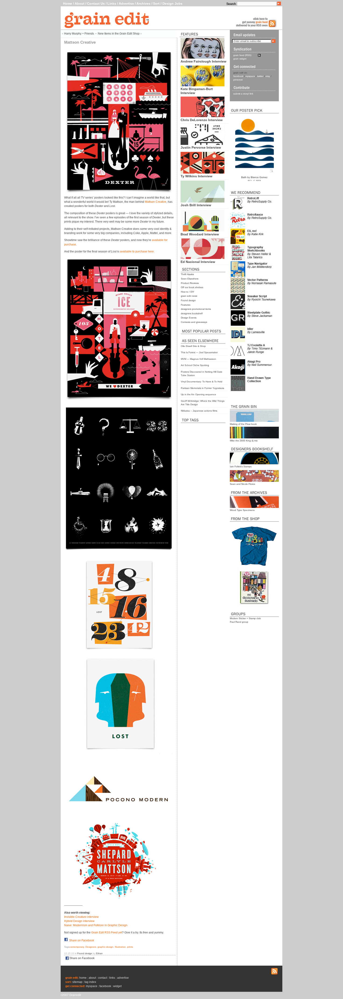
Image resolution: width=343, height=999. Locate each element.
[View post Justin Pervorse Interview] (202, 144)
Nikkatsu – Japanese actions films (199, 410)
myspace (250, 76)
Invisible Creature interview (81, 917)
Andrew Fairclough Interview (203, 61)
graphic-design (105, 947)
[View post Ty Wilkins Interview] (202, 172)
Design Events (188, 317)
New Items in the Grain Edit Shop (119, 33)
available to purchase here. (137, 251)
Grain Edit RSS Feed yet (106, 932)
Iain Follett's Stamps (241, 466)
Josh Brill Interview (196, 205)
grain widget (239, 58)
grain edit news (189, 296)
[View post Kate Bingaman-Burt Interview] (202, 85)
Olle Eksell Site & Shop (193, 346)
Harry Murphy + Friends (79, 33)
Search (231, 4)
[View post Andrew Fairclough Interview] (202, 57)
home (83, 977)
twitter (260, 76)
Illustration (120, 947)
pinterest (238, 79)
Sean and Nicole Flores (242, 484)
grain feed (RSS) (242, 55)
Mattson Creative (155, 201)
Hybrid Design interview (79, 921)
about (92, 977)
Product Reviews (190, 283)
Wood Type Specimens (242, 510)
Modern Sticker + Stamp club (245, 618)
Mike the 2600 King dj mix (244, 440)
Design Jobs (172, 3)
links (112, 977)
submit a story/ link (243, 93)
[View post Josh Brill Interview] (202, 201)
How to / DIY (187, 291)
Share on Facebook (81, 940)
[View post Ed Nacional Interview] (202, 258)
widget (117, 986)
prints (130, 947)
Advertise (126, 3)
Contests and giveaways (194, 322)
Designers (90, 947)
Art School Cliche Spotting (195, 365)
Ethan (99, 953)
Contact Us (96, 3)
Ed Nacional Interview (198, 262)
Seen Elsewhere (190, 278)
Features (185, 305)
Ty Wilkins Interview (196, 176)
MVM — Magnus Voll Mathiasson (198, 359)
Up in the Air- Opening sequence (198, 394)
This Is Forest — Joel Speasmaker (199, 352)
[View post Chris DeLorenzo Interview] (202, 116)
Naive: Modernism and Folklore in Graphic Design (95, 925)
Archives (143, 3)
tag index (90, 982)
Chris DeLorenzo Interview (202, 120)
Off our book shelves (192, 287)
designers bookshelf (192, 313)
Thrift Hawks (187, 274)
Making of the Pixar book (243, 424)
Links (111, 3)
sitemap (77, 982)
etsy (268, 76)
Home (67, 3)
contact (102, 977)
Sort (156, 3)
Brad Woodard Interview (200, 234)
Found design (188, 300)
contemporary (77, 947)
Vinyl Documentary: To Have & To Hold (201, 381)
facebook (238, 76)
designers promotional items (196, 309)
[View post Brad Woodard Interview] (202, 230)
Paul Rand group (239, 622)
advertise (123, 977)
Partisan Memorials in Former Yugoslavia (202, 388)
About (79, 3)
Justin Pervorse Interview (201, 147)
